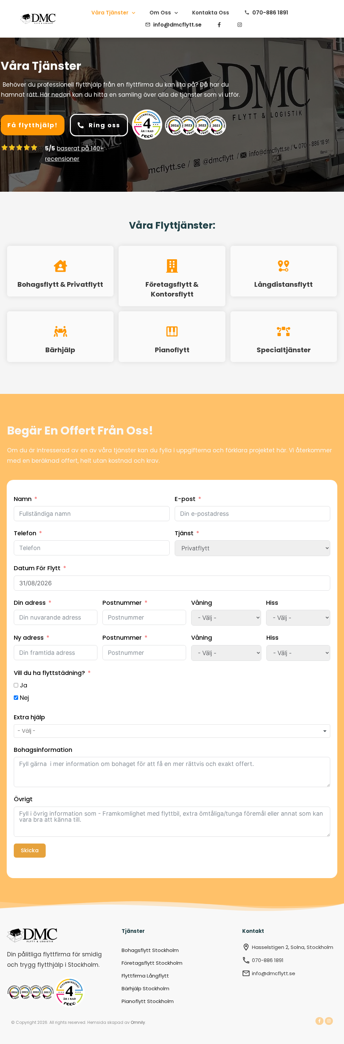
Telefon (25, 533)
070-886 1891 (268, 960)
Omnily (138, 1022)
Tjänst (184, 533)
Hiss (272, 602)
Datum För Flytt (37, 568)
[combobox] (172, 731)
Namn (23, 499)
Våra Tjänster (41, 66)
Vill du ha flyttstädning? (49, 673)
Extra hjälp (29, 717)
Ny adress (29, 637)
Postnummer (122, 602)
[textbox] (32, 731)
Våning (201, 602)
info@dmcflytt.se (273, 973)
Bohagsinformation (43, 749)
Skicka (30, 850)
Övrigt (23, 799)
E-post (185, 499)
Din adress (30, 602)
